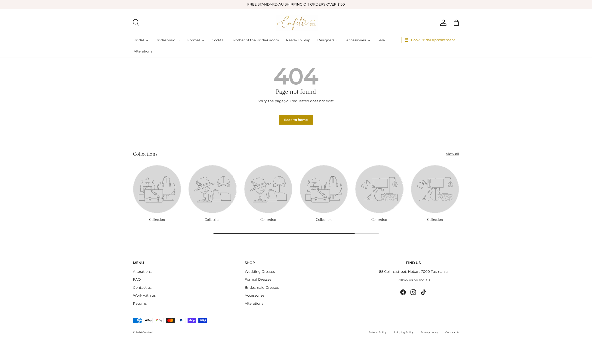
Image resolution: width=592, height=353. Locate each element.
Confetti (147, 332)
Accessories (356, 40)
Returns (140, 303)
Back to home (296, 120)
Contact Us (452, 332)
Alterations (143, 51)
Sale (381, 40)
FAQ (137, 279)
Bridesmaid (166, 40)
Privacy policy (429, 332)
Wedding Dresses (260, 271)
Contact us (142, 287)
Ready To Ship (298, 40)
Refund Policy (377, 332)
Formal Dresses (258, 279)
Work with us (144, 295)
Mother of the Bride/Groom (255, 40)
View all (452, 154)
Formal (193, 40)
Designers (325, 40)
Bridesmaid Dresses (262, 287)
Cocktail (218, 40)
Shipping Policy (403, 332)
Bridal (139, 40)
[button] (456, 23)
